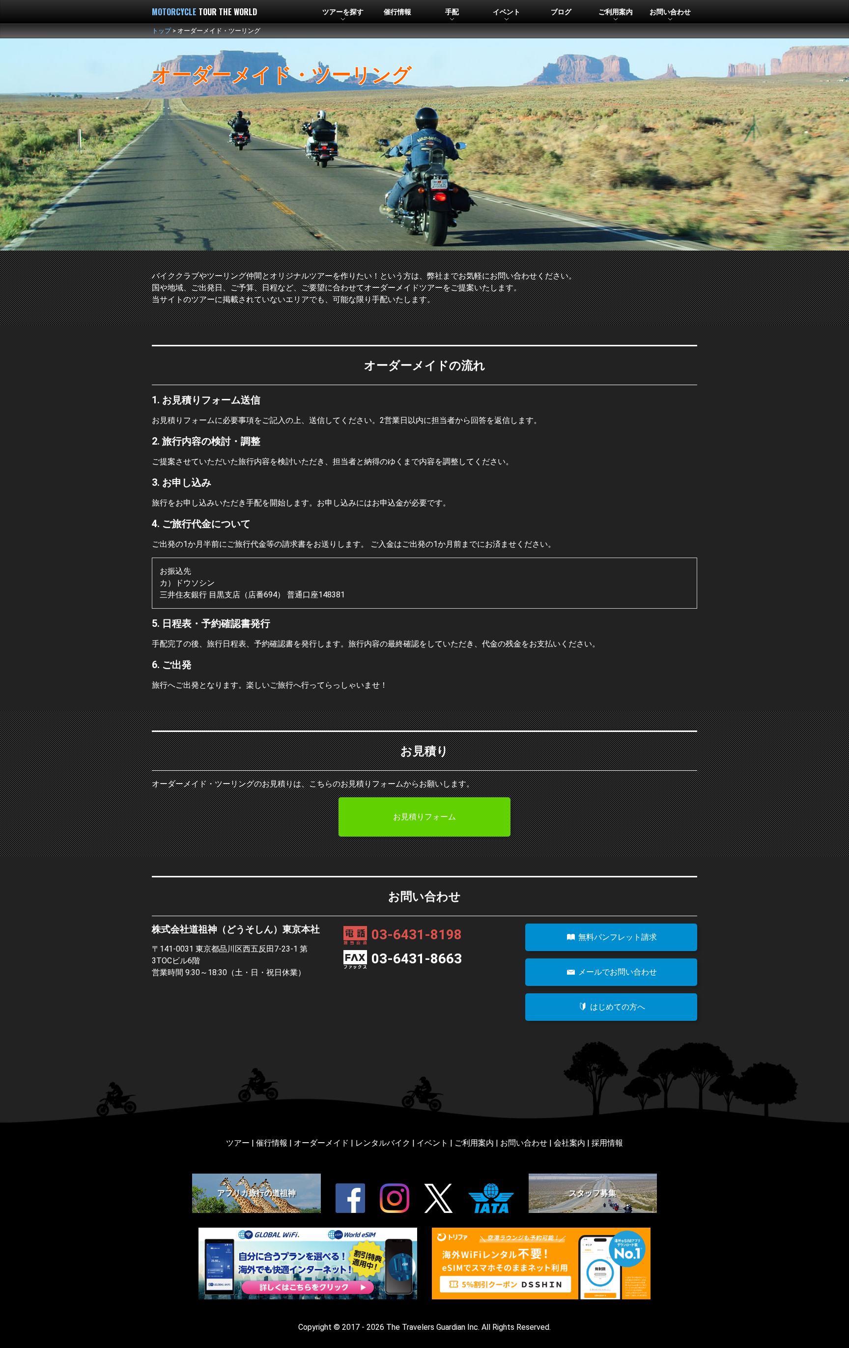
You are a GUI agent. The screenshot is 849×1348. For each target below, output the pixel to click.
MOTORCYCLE (204, 12)
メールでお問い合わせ (616, 972)
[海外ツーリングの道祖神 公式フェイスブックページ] (350, 1198)
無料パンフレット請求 (616, 937)
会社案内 (569, 1143)
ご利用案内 (474, 1143)
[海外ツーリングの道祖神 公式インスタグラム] (394, 1198)
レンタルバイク (382, 1143)
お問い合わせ (523, 1143)
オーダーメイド (321, 1143)
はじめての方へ (616, 1006)
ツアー (238, 1143)
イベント (432, 1143)
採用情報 (607, 1143)
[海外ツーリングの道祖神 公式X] (438, 1198)
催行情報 (397, 12)
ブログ (561, 12)
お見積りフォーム (424, 816)
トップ (161, 30)
